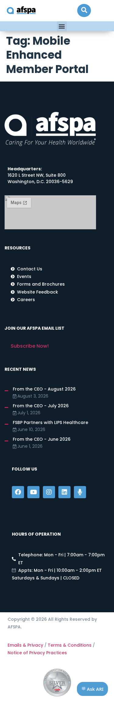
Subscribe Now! (30, 345)
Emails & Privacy (25, 645)
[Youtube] (33, 492)
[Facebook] (18, 492)
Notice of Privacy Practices (37, 653)
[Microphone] (80, 492)
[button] (84, 10)
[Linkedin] (64, 492)
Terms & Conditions (70, 645)
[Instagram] (49, 492)
